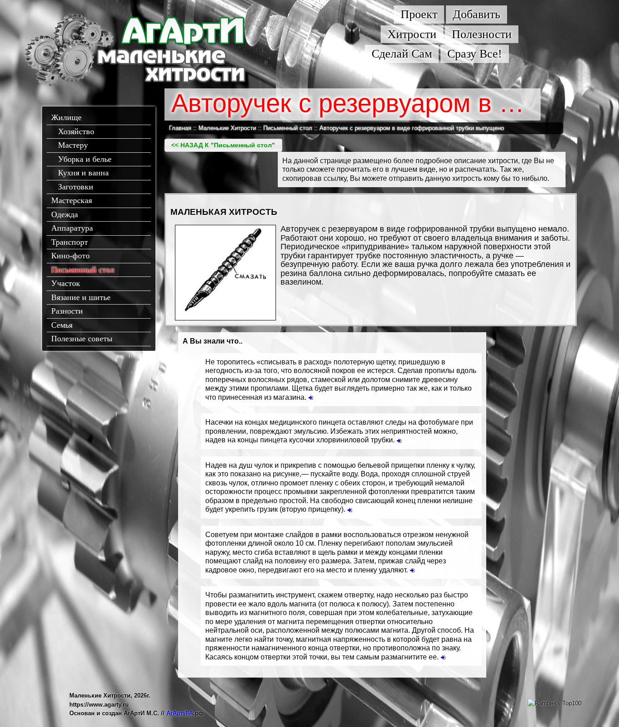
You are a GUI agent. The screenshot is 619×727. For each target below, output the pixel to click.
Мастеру (73, 145)
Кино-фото (70, 255)
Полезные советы (81, 338)
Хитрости (411, 34)
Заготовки (75, 186)
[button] (223, 145)
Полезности (482, 34)
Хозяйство (76, 131)
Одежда (64, 214)
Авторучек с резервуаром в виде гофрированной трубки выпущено (411, 128)
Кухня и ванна (83, 172)
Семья (62, 325)
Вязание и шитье (81, 297)
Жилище (66, 117)
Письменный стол (82, 269)
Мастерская (71, 200)
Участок (65, 283)
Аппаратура (72, 228)
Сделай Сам (402, 53)
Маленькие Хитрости (227, 128)
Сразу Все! (474, 53)
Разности (67, 310)
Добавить (476, 14)
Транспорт (69, 242)
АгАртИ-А (179, 713)
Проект (419, 14)
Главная (180, 128)
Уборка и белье (84, 159)
